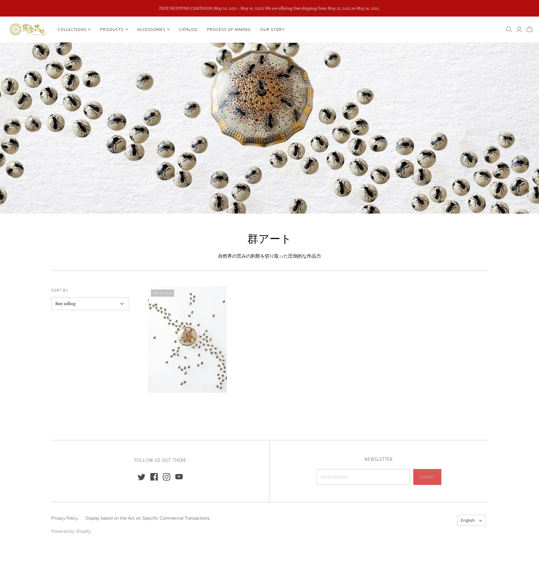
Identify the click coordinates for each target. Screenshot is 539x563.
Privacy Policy (64, 518)
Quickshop (166, 404)
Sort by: (60, 290)
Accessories (151, 29)
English (468, 520)
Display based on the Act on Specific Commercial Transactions (147, 518)
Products (111, 29)
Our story (272, 29)
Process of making (229, 29)
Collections (72, 29)
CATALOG (188, 29)
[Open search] (509, 29)
